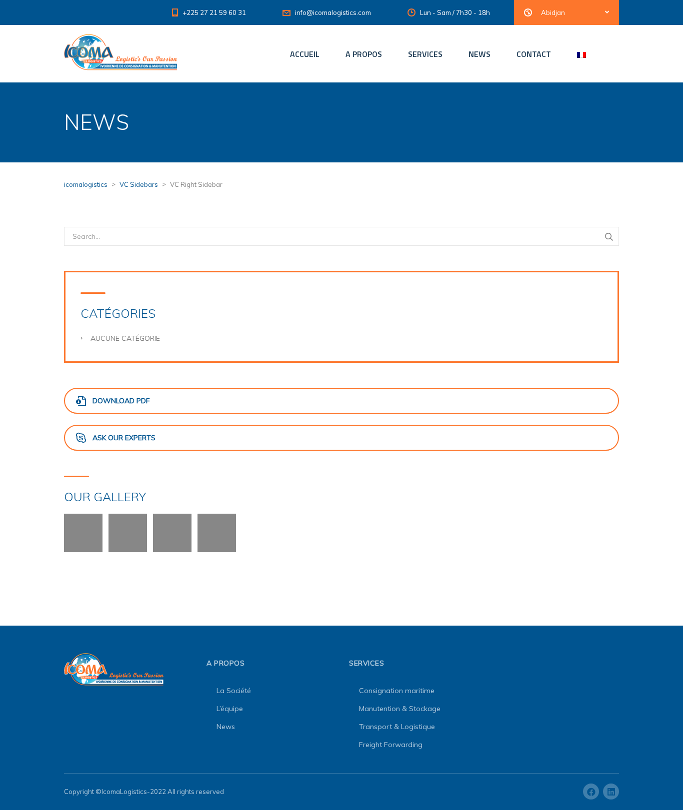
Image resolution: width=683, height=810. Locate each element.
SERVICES (425, 54)
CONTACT (533, 54)
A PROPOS (364, 54)
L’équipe (229, 708)
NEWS (479, 54)
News (225, 726)
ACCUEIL (305, 54)
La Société (233, 690)
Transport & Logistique (397, 726)
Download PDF (121, 400)
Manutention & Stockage (399, 708)
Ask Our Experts (124, 437)
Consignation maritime (396, 690)
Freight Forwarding (390, 744)
